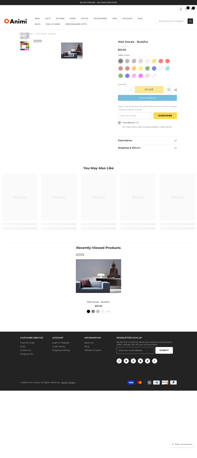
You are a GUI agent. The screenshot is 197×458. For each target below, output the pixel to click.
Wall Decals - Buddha (98, 302)
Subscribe (165, 115)
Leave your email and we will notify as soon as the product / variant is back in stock (147, 108)
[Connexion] (181, 9)
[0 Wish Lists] (186, 9)
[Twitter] (154, 360)
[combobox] (172, 21)
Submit (164, 349)
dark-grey (93, 311)
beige (103, 311)
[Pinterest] (133, 360)
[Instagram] (126, 360)
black (88, 311)
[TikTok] (140, 360)
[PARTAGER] (174, 90)
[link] (19, 224)
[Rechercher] (175, 21)
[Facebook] (119, 360)
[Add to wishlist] (169, 89)
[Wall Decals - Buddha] (98, 276)
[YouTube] (147, 360)
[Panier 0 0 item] (191, 9)
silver (98, 311)
